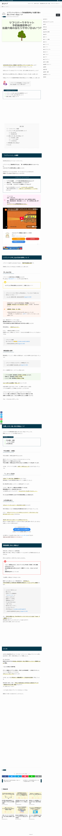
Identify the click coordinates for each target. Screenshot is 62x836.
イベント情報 (46, 39)
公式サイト (25, 313)
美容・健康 (46, 71)
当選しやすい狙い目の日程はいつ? (15, 135)
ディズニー (46, 54)
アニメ (4, 16)
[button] (5, 776)
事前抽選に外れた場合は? (13, 142)
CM (45, 24)
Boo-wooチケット (12, 278)
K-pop (45, 26)
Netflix (45, 29)
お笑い (45, 34)
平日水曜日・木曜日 (15, 137)
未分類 (45, 69)
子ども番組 (46, 61)
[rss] (57, 0)
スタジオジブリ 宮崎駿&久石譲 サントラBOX (22, 232)
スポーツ (46, 51)
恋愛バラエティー (47, 64)
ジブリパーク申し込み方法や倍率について (17, 130)
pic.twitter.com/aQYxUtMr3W (23, 341)
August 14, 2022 (27, 297)
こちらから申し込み (23, 535)
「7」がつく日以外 (14, 139)
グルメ (45, 41)
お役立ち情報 (46, 31)
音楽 (45, 76)
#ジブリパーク (10, 595)
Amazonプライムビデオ (48, 21)
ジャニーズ (46, 44)
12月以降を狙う (14, 140)
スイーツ (46, 46)
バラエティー (46, 59)
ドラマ (45, 56)
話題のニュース (47, 74)
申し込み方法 (13, 132)
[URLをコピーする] (38, 776)
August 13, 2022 (21, 343)
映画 (45, 66)
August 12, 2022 (24, 365)
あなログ (5, 3)
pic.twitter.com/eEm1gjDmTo (20, 609)
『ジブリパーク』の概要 (13, 128)
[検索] (59, 0)
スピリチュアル (47, 49)
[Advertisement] (22, 53)
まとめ (9, 144)
